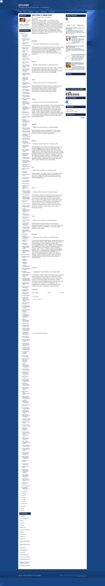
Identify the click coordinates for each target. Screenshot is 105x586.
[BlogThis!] (33, 289)
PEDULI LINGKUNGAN (25, 541)
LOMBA (21, 536)
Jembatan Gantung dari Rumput (25, 287)
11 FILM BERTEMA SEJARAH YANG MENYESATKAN (26, 279)
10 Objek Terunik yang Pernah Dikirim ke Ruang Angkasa (26, 299)
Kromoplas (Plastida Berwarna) (78, 54)
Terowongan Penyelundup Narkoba (25, 429)
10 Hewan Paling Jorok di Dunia (25, 356)
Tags (74, 25)
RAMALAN (22, 547)
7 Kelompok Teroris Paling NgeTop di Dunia (26, 283)
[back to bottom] (1, 584)
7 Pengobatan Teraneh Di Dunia (26, 266)
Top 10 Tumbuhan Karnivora (25, 377)
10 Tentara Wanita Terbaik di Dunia (25, 369)
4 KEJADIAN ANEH (26, 295)
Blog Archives (80, 25)
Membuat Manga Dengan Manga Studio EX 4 (25, 457)
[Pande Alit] (67, 102)
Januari (23, 34)
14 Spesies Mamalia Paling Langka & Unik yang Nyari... (26, 329)
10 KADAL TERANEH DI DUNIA (26, 269)
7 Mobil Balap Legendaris (24, 172)
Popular (68, 25)
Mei (22, 497)
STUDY (21, 552)
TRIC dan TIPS (44, 11)
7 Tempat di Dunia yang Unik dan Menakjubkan (25, 224)
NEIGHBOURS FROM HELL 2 (25, 488)
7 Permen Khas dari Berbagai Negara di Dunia (26, 74)
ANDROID (22, 516)
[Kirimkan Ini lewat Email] (32, 289)
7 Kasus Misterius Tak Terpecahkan (26, 90)
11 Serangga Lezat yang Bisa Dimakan (25, 352)
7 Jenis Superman (25, 114)
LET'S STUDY (24, 5)
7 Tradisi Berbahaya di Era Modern (26, 181)
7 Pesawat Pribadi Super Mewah (25, 178)
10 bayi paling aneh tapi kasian (26, 405)
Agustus (23, 503)
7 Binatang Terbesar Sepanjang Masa (26, 128)
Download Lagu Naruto (25, 461)
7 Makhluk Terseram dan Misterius (26, 87)
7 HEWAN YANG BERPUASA (25, 48)
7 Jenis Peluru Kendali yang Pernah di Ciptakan (26, 142)
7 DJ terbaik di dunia (26, 203)
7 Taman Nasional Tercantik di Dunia (26, 93)
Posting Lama (62, 292)
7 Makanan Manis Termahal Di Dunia (26, 96)
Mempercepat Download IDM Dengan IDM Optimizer (25, 471)
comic (21, 523)
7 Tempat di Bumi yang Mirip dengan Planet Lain (26, 161)
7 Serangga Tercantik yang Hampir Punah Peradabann (26, 135)
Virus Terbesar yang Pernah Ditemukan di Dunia (26, 306)
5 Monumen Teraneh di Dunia (26, 422)
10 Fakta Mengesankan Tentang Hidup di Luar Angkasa (26, 365)
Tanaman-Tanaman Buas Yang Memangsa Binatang (25, 360)
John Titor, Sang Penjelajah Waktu (26, 408)
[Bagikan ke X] (35, 289)
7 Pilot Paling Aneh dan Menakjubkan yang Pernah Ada (26, 197)
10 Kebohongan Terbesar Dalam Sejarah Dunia (25, 373)
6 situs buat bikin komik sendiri (25, 464)
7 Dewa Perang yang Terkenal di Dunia (26, 131)
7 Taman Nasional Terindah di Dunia (26, 228)
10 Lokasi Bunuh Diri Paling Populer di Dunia (26, 449)
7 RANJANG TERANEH (24, 263)
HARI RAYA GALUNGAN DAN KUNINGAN (26, 237)
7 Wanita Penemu (25, 183)
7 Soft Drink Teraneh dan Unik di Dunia (26, 139)
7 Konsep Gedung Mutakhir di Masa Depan (26, 66)
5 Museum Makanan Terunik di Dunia (26, 446)
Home (20, 11)
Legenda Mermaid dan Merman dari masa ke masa (26, 344)
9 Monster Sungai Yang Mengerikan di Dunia (26, 340)
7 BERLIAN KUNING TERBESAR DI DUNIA (26, 247)
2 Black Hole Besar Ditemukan (26, 303)
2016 (22, 510)
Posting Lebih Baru (35, 292)
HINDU (21, 532)
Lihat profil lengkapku (24, 27)
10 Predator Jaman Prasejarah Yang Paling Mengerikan (26, 348)
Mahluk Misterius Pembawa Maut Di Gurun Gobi (26, 415)
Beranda (49, 292)
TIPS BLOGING (23, 554)
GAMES (22, 527)
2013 (22, 506)
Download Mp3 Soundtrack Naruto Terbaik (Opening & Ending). (78, 64)
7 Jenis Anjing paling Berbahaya (26, 99)
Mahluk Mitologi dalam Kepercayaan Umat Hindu (26, 393)
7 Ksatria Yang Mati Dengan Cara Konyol (26, 275)
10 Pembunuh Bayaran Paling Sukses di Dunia (25, 384)
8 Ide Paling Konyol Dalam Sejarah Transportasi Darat (26, 397)
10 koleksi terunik (25, 323)
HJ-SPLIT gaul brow (26, 485)
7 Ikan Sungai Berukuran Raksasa (24, 125)
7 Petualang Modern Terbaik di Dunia (26, 206)
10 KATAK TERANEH (26, 45)
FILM (21, 525)
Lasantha (75, 575)
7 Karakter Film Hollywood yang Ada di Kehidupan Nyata (26, 103)
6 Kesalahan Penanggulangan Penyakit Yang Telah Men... (26, 315)
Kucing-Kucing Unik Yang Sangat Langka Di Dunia (26, 380)
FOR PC (25, 11)
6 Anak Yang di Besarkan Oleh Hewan (25, 388)
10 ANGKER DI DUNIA (25, 241)
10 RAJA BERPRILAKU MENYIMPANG (25, 320)
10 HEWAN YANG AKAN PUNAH (25, 326)
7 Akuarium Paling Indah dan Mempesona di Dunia (25, 187)
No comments (48, 17)
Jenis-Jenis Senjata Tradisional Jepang (26, 425)
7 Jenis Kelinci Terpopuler (25, 36)
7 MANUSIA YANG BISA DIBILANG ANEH (25, 251)
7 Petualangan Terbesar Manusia (26, 214)
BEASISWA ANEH (25, 254)
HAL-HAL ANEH (23, 529)
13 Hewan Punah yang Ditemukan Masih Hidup (25, 333)
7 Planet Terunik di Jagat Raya (25, 217)
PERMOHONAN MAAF (25, 544)
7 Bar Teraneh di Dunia (25, 201)
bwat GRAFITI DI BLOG (25, 467)
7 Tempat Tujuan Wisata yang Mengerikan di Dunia (25, 79)
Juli (22, 501)
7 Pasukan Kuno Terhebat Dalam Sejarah (25, 146)
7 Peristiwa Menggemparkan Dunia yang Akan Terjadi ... (26, 210)
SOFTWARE (22, 550)
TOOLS (37, 11)
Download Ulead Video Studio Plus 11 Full (26, 480)
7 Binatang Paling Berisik (25, 43)
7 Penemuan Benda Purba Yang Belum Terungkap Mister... (26, 191)
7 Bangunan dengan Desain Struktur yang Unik (26, 70)
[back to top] (1, 1)
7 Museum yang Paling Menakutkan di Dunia (26, 83)
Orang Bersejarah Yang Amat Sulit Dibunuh (25, 411)
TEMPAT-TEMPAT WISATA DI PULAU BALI (26, 231)
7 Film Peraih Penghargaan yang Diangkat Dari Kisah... (26, 108)
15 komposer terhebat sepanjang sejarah (26, 419)
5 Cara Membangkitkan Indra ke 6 (25, 438)
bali (21, 520)
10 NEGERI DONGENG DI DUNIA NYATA (25, 401)
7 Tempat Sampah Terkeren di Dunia (26, 158)
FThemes (65, 575)
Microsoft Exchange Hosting (82, 576)
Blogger (28, 565)
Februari (23, 491)
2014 (22, 508)
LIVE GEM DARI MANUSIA (25, 290)
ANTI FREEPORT (24, 518)
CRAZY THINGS (51, 11)
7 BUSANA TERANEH (24, 260)
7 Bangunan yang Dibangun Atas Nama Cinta (25, 154)
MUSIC (21, 539)
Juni (23, 499)
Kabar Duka (22, 534)
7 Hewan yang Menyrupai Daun (25, 112)
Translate (76, 111)
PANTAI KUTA (25, 234)
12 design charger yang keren (25, 293)
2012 (22, 33)
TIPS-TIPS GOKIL (24, 557)
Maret (23, 493)
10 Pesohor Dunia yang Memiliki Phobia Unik (25, 453)
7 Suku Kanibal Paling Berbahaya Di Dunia (26, 442)
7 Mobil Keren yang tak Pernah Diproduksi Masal (26, 165)
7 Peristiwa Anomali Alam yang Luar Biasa (26, 39)
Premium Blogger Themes (82, 575)
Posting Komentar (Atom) (42, 333)
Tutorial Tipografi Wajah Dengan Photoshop (25, 475)
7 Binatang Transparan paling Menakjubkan (26, 121)
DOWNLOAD (31, 11)
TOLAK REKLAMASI (24, 559)
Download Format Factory (25, 483)
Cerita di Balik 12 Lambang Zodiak (26, 337)
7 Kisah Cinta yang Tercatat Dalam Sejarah (25, 150)
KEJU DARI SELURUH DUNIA (26, 272)
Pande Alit (67, 100)
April (23, 495)
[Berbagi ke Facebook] (36, 289)
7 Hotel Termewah (25, 194)
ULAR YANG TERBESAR (25, 244)
